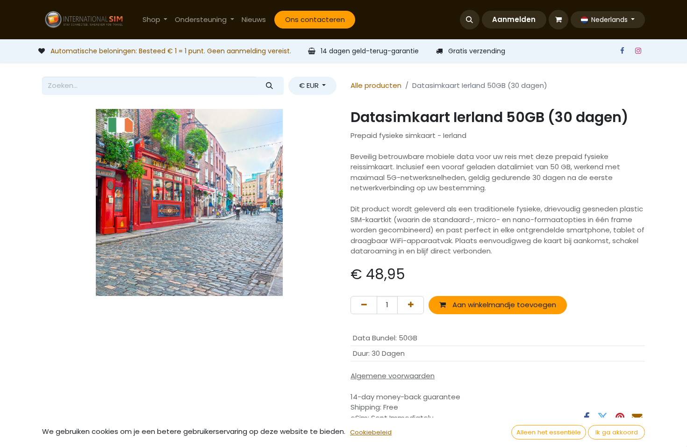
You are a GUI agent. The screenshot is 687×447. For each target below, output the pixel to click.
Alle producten (376, 85)
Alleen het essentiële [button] (548, 432)
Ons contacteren (315, 19)
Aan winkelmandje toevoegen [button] (503, 305)
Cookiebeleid (371, 432)
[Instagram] (638, 51)
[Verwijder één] (364, 305)
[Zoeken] (270, 86)
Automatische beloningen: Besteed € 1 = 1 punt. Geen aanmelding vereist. (170, 51)
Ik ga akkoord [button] (616, 432)
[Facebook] (622, 51)
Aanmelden (514, 19)
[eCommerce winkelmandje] (558, 19)
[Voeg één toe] (410, 305)
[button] (469, 19)
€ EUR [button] (310, 85)
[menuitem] (155, 20)
